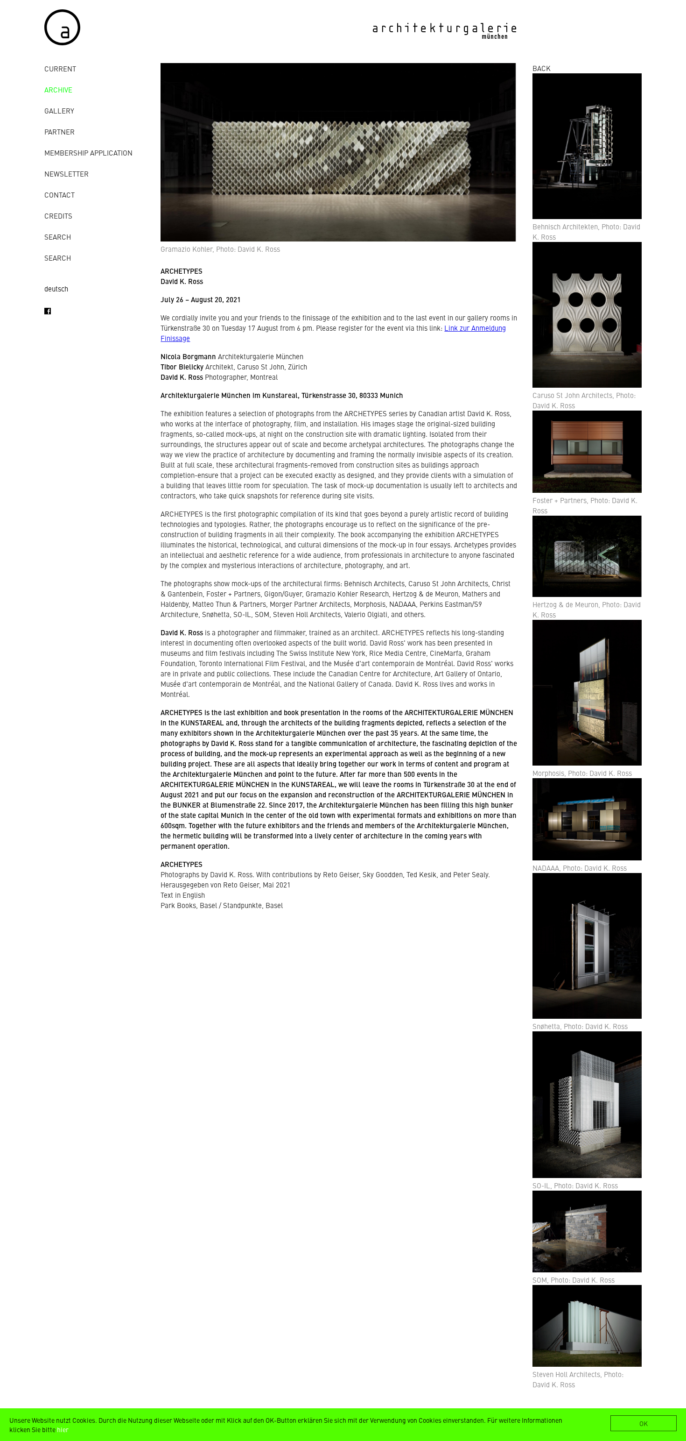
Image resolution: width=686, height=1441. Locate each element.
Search (57, 236)
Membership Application (88, 152)
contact (59, 194)
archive (58, 89)
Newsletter (66, 173)
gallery (59, 110)
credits (58, 215)
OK (643, 1423)
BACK (541, 68)
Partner (59, 131)
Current (60, 68)
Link (451, 328)
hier (63, 1429)
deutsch (56, 288)
